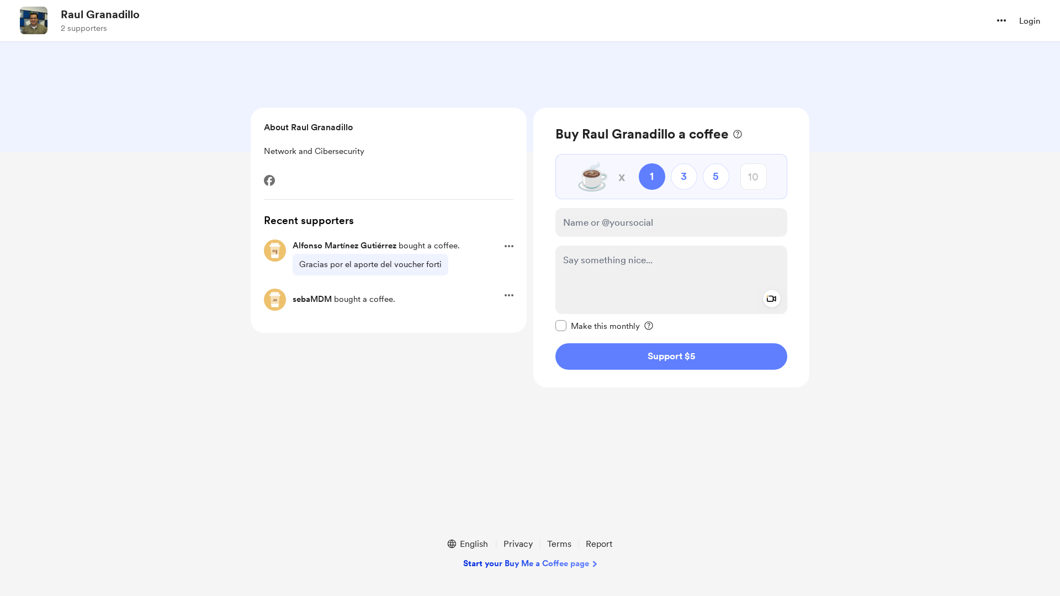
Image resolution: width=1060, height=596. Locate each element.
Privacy (518, 544)
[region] (671, 247)
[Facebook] (269, 180)
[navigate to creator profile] (33, 20)
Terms (559, 544)
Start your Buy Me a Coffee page (526, 563)
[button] (1001, 20)
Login (1029, 21)
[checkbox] (597, 325)
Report (599, 544)
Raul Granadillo (100, 14)
